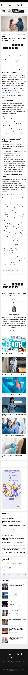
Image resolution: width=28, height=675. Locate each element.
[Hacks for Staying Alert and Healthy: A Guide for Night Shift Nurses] (5, 595)
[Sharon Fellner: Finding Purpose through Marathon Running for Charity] (5, 631)
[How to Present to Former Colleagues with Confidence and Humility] (5, 587)
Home (9, 673)
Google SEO (17, 670)
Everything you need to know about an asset (14, 301)
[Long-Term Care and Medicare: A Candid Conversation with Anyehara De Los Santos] (5, 604)
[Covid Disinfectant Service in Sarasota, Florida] (5, 613)
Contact (17, 673)
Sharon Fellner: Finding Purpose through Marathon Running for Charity (16, 629)
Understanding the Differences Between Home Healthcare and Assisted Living (16, 638)
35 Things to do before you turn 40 (15, 194)
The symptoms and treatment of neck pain (12, 394)
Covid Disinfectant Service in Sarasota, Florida (13, 374)
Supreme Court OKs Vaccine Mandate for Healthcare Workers (12, 456)
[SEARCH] (24, 464)
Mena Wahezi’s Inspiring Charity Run (17, 619)
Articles (13, 673)
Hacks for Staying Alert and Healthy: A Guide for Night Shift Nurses (14, 415)
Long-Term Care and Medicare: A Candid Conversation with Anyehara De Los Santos (17, 603)
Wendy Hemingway (14, 314)
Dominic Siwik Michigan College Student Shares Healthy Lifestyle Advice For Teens (14, 294)
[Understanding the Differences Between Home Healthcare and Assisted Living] (5, 640)
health (3, 36)
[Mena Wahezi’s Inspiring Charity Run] (5, 622)
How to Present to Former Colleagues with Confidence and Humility (17, 584)
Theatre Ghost (14, 5)
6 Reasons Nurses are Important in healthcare (13, 435)
